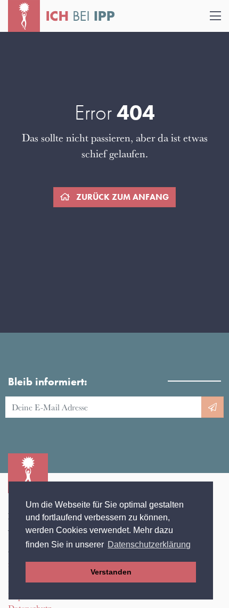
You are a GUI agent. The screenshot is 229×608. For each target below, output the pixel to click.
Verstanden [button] (111, 572)
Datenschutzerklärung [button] (149, 544)
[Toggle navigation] (215, 16)
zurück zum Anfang (121, 196)
